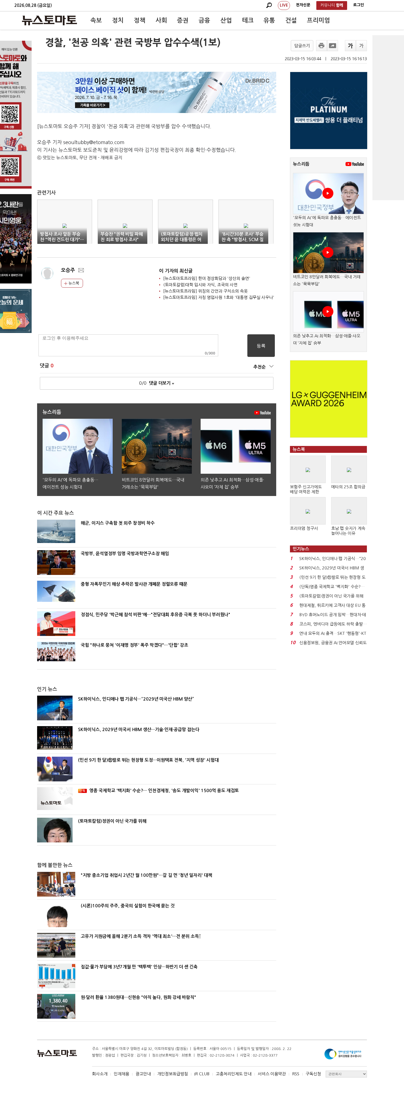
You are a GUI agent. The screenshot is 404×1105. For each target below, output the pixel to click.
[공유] (332, 45)
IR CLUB (201, 1074)
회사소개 (99, 1074)
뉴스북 (73, 283)
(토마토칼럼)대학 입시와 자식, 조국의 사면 (200, 285)
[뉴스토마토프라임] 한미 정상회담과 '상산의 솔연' (206, 278)
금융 (204, 20)
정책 (139, 20)
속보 (96, 20)
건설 (291, 20)
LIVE (284, 5)
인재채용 (121, 1074)
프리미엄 (318, 20)
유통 (269, 20)
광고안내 (143, 1074)
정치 (118, 20)
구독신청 (313, 1074)
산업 (226, 20)
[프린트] (321, 45)
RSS (295, 1074)
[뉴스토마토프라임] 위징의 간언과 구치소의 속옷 (205, 291)
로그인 (358, 5)
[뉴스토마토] (49, 20)
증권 (183, 20)
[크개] (350, 45)
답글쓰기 (302, 46)
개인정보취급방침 (172, 1074)
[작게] (361, 45)
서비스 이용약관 (272, 1074)
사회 (161, 20)
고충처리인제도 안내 (233, 1074)
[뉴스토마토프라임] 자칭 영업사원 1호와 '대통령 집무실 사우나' (218, 297)
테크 (248, 20)
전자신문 (303, 5)
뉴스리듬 (301, 164)
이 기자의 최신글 (176, 271)
